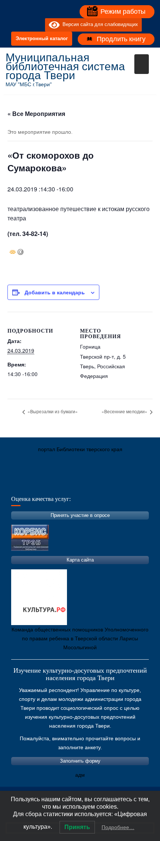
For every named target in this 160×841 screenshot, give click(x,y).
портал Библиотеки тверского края (80, 449)
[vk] (24, 25)
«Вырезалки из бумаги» (52, 411)
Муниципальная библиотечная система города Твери (65, 66)
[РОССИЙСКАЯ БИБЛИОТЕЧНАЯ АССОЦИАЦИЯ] (89, 484)
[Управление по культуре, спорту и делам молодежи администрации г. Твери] (134, 484)
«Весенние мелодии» (125, 411)
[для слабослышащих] (38, 25)
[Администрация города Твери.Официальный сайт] (22, 484)
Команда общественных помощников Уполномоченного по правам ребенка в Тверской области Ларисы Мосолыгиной (80, 638)
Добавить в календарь (55, 292)
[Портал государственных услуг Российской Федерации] (44, 484)
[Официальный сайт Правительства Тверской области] (111, 484)
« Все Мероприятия (36, 113)
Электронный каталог (42, 38)
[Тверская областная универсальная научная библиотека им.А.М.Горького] (67, 484)
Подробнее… (118, 827)
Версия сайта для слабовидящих (99, 25)
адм (80, 775)
